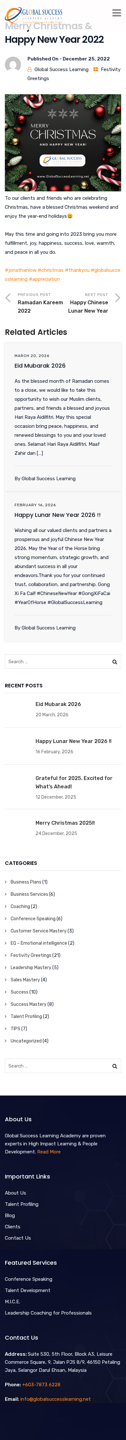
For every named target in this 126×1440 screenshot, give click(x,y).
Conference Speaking (33, 919)
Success (19, 992)
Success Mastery (29, 1004)
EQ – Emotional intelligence (39, 943)
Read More (49, 1152)
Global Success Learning (62, 69)
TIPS (15, 1029)
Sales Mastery (25, 980)
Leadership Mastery (31, 967)
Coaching (20, 906)
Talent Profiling (26, 1016)
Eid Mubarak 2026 (40, 366)
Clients (12, 1227)
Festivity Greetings (31, 955)
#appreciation (44, 279)
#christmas (51, 270)
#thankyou (77, 270)
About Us (15, 1193)
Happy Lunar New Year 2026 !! (58, 515)
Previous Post (40, 303)
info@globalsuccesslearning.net (55, 1399)
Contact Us (18, 1238)
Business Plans (26, 882)
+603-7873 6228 (41, 1385)
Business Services (29, 894)
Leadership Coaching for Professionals (48, 1313)
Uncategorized (26, 1041)
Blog (10, 1215)
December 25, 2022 (86, 59)
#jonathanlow (21, 270)
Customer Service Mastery (39, 931)
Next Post (88, 303)
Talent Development (27, 1290)
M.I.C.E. (12, 1302)
